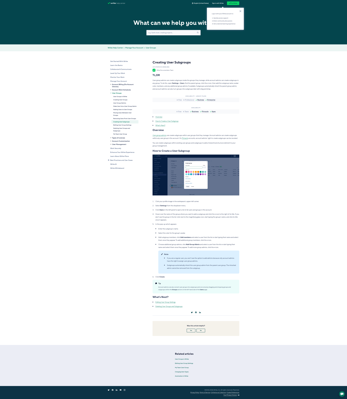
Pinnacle (205, 111)
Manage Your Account (134, 48)
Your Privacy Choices (230, 395)
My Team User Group (120, 134)
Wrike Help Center (115, 48)
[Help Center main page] (120, 3)
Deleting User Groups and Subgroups (121, 129)
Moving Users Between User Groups (122, 114)
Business (200, 100)
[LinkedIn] (200, 312)
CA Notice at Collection (218, 392)
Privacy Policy (194, 392)
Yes (191, 330)
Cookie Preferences (233, 392)
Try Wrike (234, 3)
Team (187, 111)
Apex (214, 111)
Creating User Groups (120, 100)
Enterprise (211, 100)
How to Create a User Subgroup (166, 121)
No (201, 330)
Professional (189, 100)
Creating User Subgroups (121, 122)
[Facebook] (196, 312)
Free (180, 100)
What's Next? (160, 125)
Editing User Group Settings (122, 125)
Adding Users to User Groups (122, 110)
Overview (158, 117)
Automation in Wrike (181, 376)
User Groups (151, 48)
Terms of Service (205, 392)
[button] (217, 3)
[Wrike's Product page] (112, 3)
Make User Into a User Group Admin (125, 106)
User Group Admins (119, 103)
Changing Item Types (182, 372)
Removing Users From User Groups (124, 119)
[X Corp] (192, 312)
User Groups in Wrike (120, 97)
